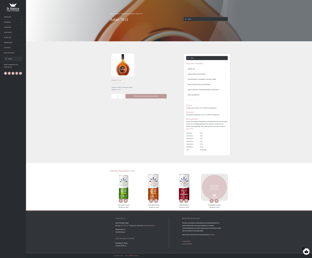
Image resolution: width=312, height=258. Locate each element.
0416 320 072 (125, 225)
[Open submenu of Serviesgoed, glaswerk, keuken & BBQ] (226, 79)
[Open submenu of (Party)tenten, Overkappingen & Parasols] (226, 89)
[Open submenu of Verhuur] (23, 17)
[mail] (20, 73)
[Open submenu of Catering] (23, 27)
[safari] (122, 64)
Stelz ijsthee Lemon (123, 205)
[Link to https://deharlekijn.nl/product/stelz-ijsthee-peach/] (151, 201)
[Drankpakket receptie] (214, 175)
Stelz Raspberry (184, 205)
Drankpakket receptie (214, 205)
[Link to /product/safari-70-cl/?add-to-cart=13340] (126, 201)
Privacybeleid (186, 241)
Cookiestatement (187, 244)
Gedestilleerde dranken (127, 87)
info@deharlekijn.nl (149, 225)
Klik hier (212, 234)
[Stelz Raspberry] (184, 175)
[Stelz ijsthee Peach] (153, 175)
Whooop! (136, 255)
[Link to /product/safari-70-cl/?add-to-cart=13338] (156, 201)
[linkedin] (13, 73)
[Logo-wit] (13, 4)
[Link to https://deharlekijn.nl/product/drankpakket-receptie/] (212, 201)
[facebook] (9, 73)
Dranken (119, 87)
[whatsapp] (16, 73)
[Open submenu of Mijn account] (23, 52)
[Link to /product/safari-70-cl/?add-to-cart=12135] (216, 201)
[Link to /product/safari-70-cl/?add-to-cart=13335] (186, 201)
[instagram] (5, 73)
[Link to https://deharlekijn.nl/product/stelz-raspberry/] (181, 201)
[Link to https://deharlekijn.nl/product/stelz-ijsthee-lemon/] (121, 201)
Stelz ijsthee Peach (153, 205)
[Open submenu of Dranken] (23, 22)
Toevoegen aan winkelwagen (146, 96)
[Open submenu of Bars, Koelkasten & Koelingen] (226, 84)
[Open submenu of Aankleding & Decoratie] (226, 74)
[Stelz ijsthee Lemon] (123, 175)
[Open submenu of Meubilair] (226, 69)
